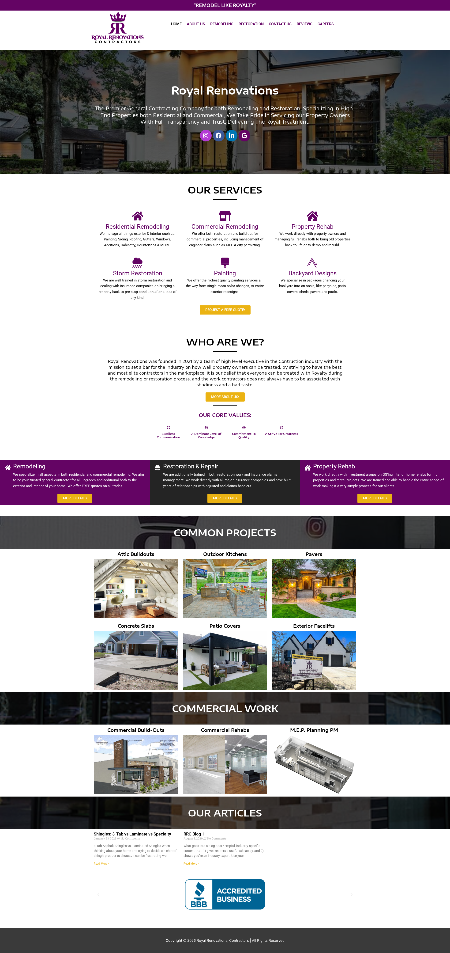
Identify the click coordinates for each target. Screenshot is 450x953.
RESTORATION (251, 24)
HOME (176, 24)
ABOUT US (196, 24)
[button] (98, 894)
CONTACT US (280, 24)
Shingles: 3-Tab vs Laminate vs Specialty (132, 834)
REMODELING (221, 24)
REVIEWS (304, 24)
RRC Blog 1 (194, 834)
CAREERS (326, 24)
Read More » (101, 863)
